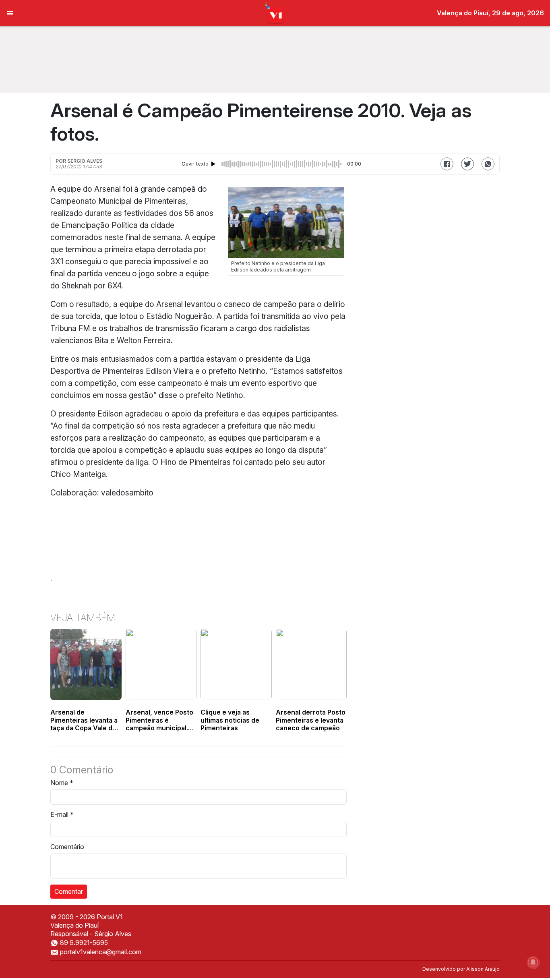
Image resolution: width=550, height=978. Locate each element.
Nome (61, 782)
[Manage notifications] (533, 962)
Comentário (67, 846)
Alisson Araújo (483, 969)
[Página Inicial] (275, 12)
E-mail (62, 814)
